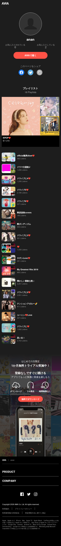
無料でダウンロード (30, 399)
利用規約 (5, 508)
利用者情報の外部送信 (10, 513)
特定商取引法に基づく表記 (35, 513)
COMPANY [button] (9, 481)
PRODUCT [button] (8, 471)
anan (12, 460)
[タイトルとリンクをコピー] (39, 72)
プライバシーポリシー (23, 508)
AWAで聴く (31, 55)
